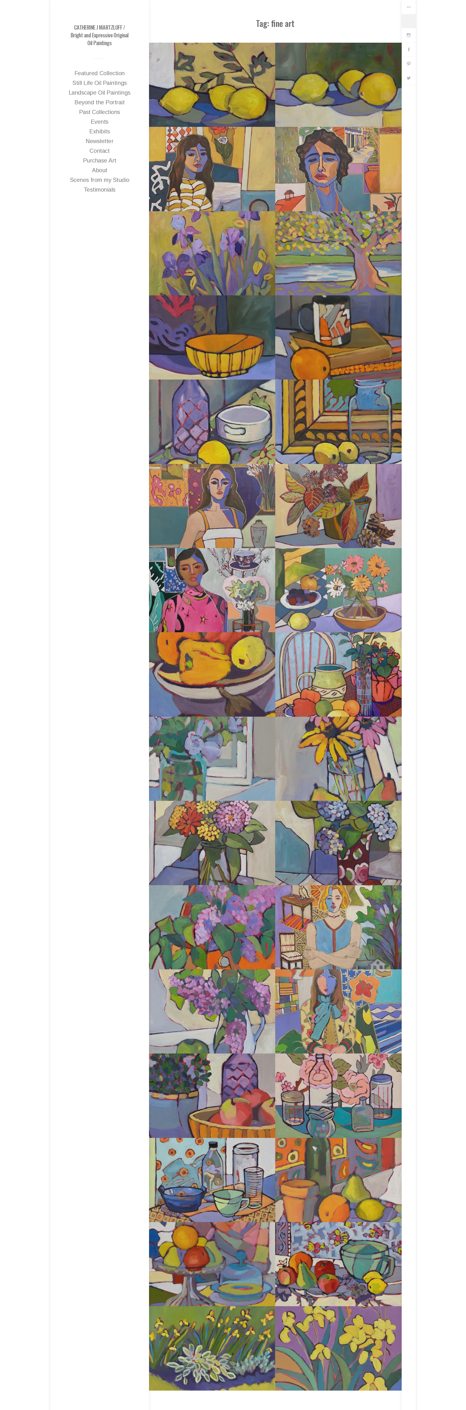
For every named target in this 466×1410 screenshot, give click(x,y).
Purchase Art (99, 160)
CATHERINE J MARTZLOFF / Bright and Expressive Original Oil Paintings (100, 35)
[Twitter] (409, 78)
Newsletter (99, 141)
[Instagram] (409, 35)
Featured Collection (100, 73)
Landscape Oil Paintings (100, 92)
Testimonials (100, 189)
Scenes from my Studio (99, 180)
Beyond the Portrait (100, 102)
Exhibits (99, 131)
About (99, 170)
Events (99, 121)
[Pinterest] (409, 64)
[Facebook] (409, 49)
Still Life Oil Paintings (99, 83)
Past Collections (99, 112)
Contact (99, 150)
